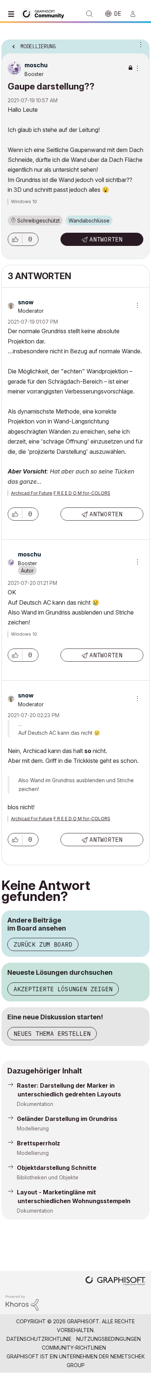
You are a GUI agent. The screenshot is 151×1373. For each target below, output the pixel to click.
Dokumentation (35, 1104)
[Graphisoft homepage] (115, 1281)
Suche (89, 14)
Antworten (105, 239)
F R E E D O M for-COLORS (82, 493)
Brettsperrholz (38, 1143)
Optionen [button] (139, 44)
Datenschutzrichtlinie (39, 1339)
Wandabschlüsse (89, 220)
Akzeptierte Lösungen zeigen (63, 989)
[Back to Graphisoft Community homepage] (44, 13)
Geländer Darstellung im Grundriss (67, 1118)
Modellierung (33, 1128)
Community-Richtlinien (74, 1348)
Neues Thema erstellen (52, 1033)
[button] (15, 239)
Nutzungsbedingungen (108, 1339)
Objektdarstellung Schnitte (56, 1167)
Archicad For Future (31, 493)
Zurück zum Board (43, 944)
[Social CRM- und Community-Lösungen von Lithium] (21, 1302)
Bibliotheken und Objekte (47, 1177)
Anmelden (136, 13)
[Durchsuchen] (12, 14)
